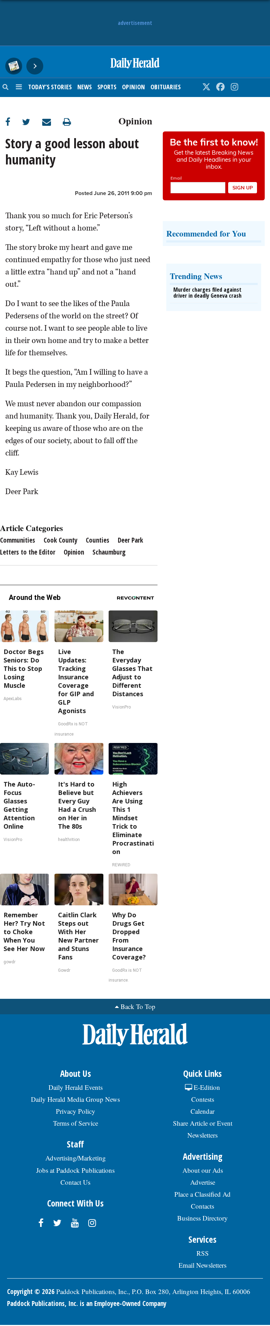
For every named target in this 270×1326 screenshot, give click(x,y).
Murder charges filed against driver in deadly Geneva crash (207, 293)
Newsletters (202, 1135)
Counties (97, 540)
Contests (202, 1099)
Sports (106, 87)
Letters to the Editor (27, 552)
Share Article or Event (202, 1123)
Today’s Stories (50, 87)
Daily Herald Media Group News (75, 1099)
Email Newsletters (202, 1265)
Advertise (202, 1182)
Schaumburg (109, 552)
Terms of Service (75, 1123)
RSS (203, 1253)
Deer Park (130, 540)
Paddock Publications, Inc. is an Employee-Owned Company (86, 1303)
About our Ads (202, 1170)
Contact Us (75, 1182)
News (84, 87)
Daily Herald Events (76, 1087)
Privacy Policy (75, 1111)
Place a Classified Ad (202, 1194)
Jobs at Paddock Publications (75, 1170)
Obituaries (165, 87)
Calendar (202, 1111)
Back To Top (138, 1006)
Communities (17, 540)
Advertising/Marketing (75, 1157)
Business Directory (202, 1218)
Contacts (202, 1206)
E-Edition (206, 1087)
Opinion (133, 87)
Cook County (60, 540)
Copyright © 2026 (30, 1291)
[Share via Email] (52, 122)
